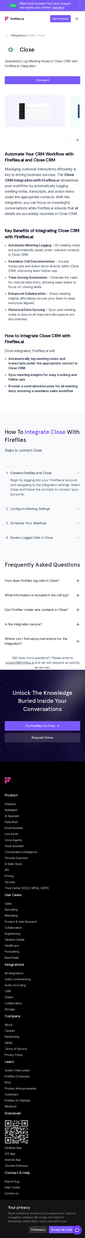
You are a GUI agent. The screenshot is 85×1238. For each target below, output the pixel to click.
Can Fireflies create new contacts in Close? (36, 610)
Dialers (9, 997)
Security (10, 882)
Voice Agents (13, 840)
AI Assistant (12, 816)
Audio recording (15, 985)
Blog (8, 1082)
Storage (10, 1009)
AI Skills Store (13, 864)
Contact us (11, 1193)
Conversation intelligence (21, 852)
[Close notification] (80, 5)
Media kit (10, 1106)
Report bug (12, 1181)
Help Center (12, 1187)
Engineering (12, 933)
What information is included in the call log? (37, 595)
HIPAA (8, 1043)
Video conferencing (18, 979)
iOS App (10, 1153)
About (8, 1024)
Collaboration (13, 927)
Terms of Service (16, 1049)
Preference (38, 1229)
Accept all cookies (63, 1229)
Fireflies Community (17, 1076)
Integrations (18, 35)
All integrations (14, 973)
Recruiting (11, 909)
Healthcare (12, 945)
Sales (8, 903)
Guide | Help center (17, 1070)
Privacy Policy (14, 1054)
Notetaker (11, 810)
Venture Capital (14, 939)
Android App (13, 1159)
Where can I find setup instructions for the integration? (36, 641)
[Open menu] (76, 18)
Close (40, 35)
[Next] (77, 140)
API (7, 870)
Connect (42, 80)
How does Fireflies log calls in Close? (32, 581)
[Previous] (68, 140)
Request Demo (42, 737)
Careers (10, 1030)
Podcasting (12, 951)
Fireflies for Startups (17, 1100)
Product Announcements (20, 1088)
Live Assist (11, 834)
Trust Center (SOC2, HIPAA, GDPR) (27, 888)
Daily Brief (11, 822)
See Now (58, 7)
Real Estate (12, 957)
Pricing (9, 876)
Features (10, 804)
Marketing (11, 915)
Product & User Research (21, 921)
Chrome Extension (16, 858)
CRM (31, 35)
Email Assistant (14, 828)
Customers (11, 1094)
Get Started (60, 19)
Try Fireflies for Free (40, 726)
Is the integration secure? (23, 624)
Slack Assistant (14, 846)
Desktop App (13, 1147)
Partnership (12, 1036)
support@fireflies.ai (20, 663)
